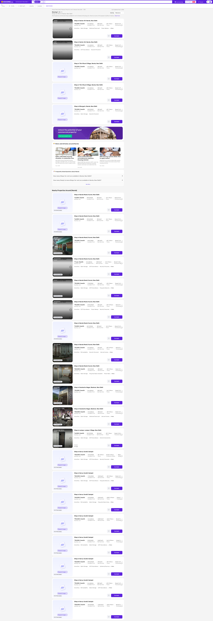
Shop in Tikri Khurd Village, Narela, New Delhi (88, 63)
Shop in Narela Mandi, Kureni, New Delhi (86, 194)
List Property (190, 1)
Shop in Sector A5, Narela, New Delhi (85, 42)
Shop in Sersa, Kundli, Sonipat (83, 451)
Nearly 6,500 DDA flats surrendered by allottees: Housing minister (86, 158)
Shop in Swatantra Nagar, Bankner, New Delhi (88, 387)
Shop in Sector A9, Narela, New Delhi (85, 20)
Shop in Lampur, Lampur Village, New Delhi (87, 430)
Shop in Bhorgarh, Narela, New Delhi (85, 106)
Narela (63, 9)
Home (53, 9)
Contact (116, 36)
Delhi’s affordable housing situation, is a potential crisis (64, 157)
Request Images (62, 76)
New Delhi (58, 9)
